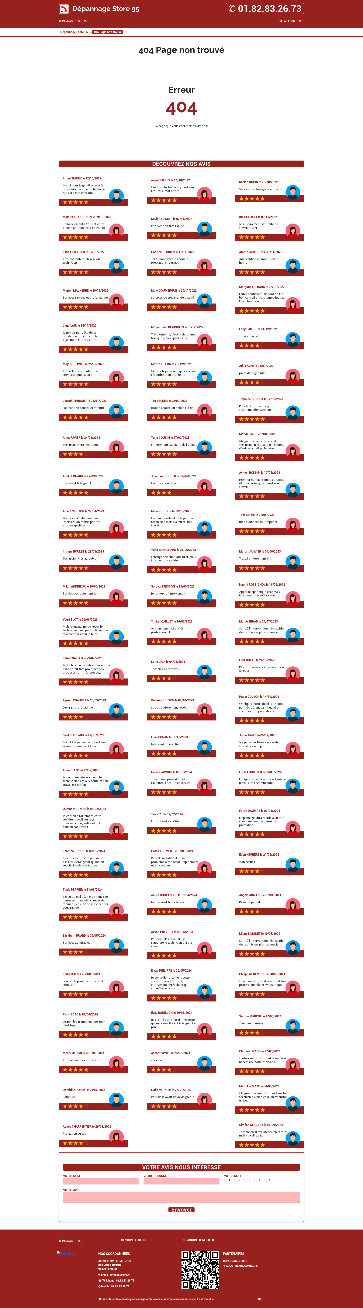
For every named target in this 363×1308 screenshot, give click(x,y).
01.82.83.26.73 (125, 1280)
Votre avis (71, 1190)
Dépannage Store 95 (73, 21)
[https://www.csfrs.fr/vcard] (200, 1270)
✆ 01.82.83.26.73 (265, 8)
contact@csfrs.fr (120, 1274)
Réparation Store (291, 21)
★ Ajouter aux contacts (240, 1265)
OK (260, 1299)
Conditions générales (198, 1240)
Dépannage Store (71, 1241)
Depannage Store (235, 1260)
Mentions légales (133, 1240)
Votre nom (71, 1176)
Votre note (233, 1176)
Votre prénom (154, 1176)
